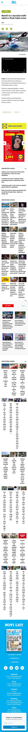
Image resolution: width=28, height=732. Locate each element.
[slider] (14, 71)
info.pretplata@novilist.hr (14, 693)
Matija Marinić (7, 112)
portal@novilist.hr (16, 684)
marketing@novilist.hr (16, 702)
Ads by (23, 72)
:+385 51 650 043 (16, 695)
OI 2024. (17, 112)
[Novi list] (14, 2)
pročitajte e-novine (14, 654)
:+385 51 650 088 (16, 704)
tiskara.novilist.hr (15, 710)
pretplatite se (14, 658)
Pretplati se (14, 727)
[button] (24, 143)
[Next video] (8, 70)
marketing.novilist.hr (15, 700)
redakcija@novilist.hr (16, 676)
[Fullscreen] (24, 70)
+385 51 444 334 (16, 685)
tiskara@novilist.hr (16, 711)
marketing (14, 662)
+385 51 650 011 (16, 678)
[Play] (4, 70)
